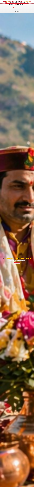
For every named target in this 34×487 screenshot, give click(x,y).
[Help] (19, 1)
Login (16, 1)
